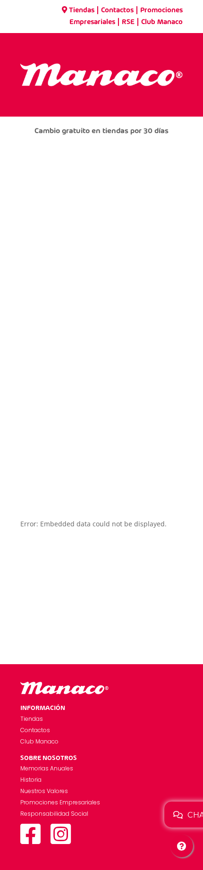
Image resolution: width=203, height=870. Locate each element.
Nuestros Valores (44, 791)
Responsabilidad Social (54, 814)
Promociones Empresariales (60, 802)
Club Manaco (162, 22)
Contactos (117, 10)
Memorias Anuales (46, 768)
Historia (31, 780)
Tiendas (81, 10)
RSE (128, 22)
